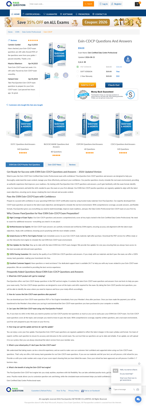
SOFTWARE (67, 14)
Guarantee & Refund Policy (41, 391)
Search (89, 4)
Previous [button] (40, 55)
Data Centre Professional (31, 32)
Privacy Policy (73, 391)
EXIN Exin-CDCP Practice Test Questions (24, 165)
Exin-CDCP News (54, 165)
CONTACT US (100, 14)
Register (117, 4)
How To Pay (61, 391)
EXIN (17, 32)
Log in (104, 4)
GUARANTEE (51, 14)
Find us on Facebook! (92, 391)
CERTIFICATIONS (31, 14)
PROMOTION (83, 14)
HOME (16, 14)
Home (10, 32)
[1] (114, 85)
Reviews (72, 165)
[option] (56, 55)
